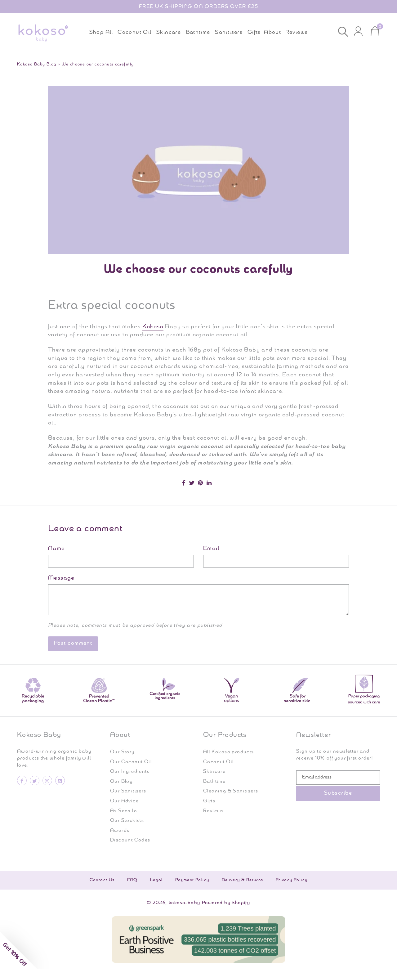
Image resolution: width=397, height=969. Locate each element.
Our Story (122, 752)
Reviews (213, 811)
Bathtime (214, 781)
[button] (18, 950)
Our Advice (124, 801)
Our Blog (121, 781)
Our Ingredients (129, 771)
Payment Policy (192, 880)
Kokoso (152, 327)
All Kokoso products (228, 752)
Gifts (209, 801)
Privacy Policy (292, 880)
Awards (119, 830)
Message (61, 578)
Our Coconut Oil (131, 762)
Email (211, 549)
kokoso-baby (184, 902)
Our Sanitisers (128, 791)
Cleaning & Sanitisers (230, 791)
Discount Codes (130, 840)
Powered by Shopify (226, 902)
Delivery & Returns (242, 880)
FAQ (132, 880)
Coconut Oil (218, 762)
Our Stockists (127, 820)
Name (56, 549)
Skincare (214, 771)
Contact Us (102, 880)
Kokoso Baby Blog (36, 64)
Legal (156, 880)
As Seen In (123, 811)
